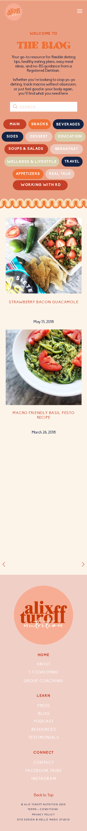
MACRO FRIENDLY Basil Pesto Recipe (43, 415)
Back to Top (43, 795)
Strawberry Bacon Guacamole (43, 302)
